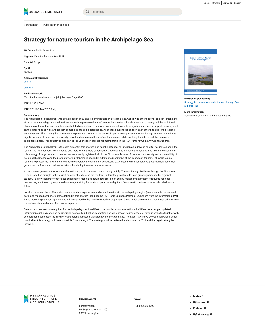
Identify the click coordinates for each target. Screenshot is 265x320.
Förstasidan (31, 25)
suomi (27, 82)
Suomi (207, 3)
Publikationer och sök (56, 25)
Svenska (216, 3)
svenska (28, 87)
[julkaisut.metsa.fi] (41, 298)
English (237, 3)
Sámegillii (227, 3)
